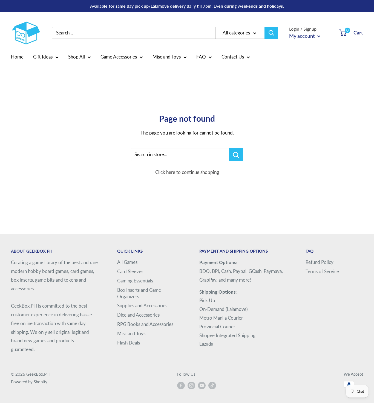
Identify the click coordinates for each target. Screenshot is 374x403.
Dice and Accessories (138, 315)
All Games (127, 262)
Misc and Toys (167, 57)
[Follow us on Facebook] (181, 385)
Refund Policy (319, 262)
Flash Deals (128, 343)
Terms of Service (322, 271)
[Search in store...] (236, 154)
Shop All (76, 57)
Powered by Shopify (29, 381)
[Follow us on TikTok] (212, 385)
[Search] (271, 33)
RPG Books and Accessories (145, 324)
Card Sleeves (130, 271)
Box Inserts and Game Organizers (139, 293)
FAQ (201, 57)
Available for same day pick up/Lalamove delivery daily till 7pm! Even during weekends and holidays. (187, 5)
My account (302, 36)
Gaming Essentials (135, 281)
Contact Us (232, 57)
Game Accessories (118, 57)
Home (17, 57)
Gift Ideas (43, 57)
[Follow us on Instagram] (191, 385)
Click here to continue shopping (187, 172)
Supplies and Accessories (142, 305)
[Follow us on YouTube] (202, 385)
